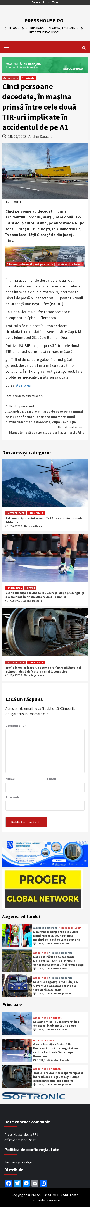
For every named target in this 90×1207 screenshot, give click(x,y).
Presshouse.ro (44, 20)
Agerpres (23, 385)
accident (18, 396)
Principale (28, 77)
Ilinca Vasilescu (33, 526)
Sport (31, 587)
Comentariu (16, 725)
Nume (10, 779)
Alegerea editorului (45, 927)
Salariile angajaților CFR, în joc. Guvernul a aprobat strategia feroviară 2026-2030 (55, 986)
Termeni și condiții (18, 1162)
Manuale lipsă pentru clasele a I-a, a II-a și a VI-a (47, 429)
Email (51, 779)
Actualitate (10, 77)
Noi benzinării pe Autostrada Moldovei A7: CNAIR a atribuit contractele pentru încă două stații (58, 961)
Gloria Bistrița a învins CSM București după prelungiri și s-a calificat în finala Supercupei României (44, 595)
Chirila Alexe (59, 968)
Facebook (38, 2)
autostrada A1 (35, 396)
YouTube (53, 2)
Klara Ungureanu (33, 675)
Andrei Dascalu (40, 136)
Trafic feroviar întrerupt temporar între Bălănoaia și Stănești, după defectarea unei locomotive (43, 669)
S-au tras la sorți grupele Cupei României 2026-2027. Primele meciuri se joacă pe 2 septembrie (56, 936)
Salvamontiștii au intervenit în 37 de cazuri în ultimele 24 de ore (57, 1024)
